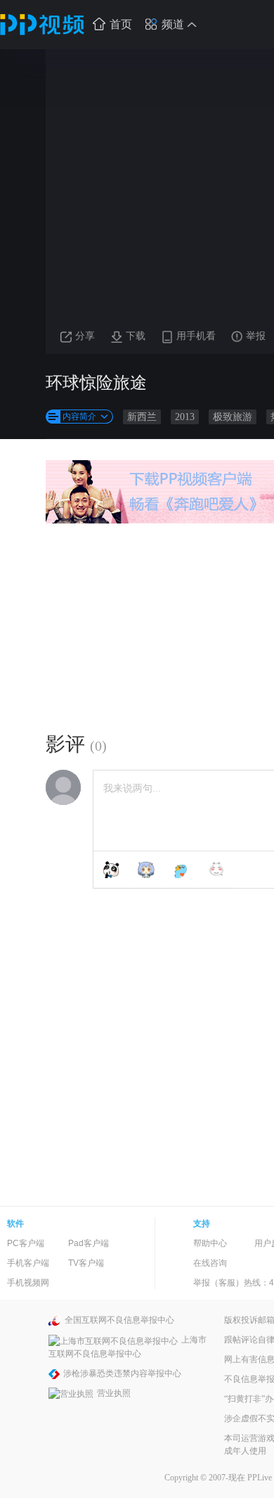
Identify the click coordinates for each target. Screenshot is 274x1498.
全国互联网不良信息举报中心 (119, 1320)
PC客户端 (25, 1243)
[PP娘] (146, 869)
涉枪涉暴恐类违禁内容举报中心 (122, 1373)
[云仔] (216, 869)
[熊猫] (111, 869)
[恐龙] (181, 869)
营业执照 (114, 1393)
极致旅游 (232, 417)
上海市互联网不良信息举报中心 (127, 1346)
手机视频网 (28, 1283)
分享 (85, 336)
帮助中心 (210, 1243)
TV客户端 (86, 1263)
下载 (135, 336)
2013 (185, 417)
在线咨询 (210, 1263)
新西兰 (142, 417)
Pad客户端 (88, 1243)
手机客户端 (28, 1263)
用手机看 (196, 336)
